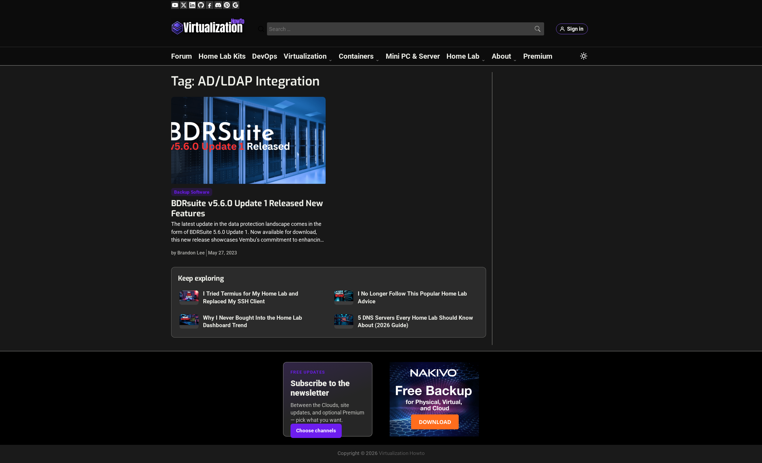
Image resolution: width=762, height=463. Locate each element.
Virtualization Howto (402, 453)
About (501, 56)
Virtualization (305, 56)
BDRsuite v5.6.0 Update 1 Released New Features (247, 208)
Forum (181, 56)
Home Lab (463, 56)
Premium (537, 56)
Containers (356, 56)
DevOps (264, 56)
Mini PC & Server (413, 56)
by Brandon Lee (188, 253)
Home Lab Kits (222, 56)
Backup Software (191, 192)
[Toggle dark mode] (584, 56)
